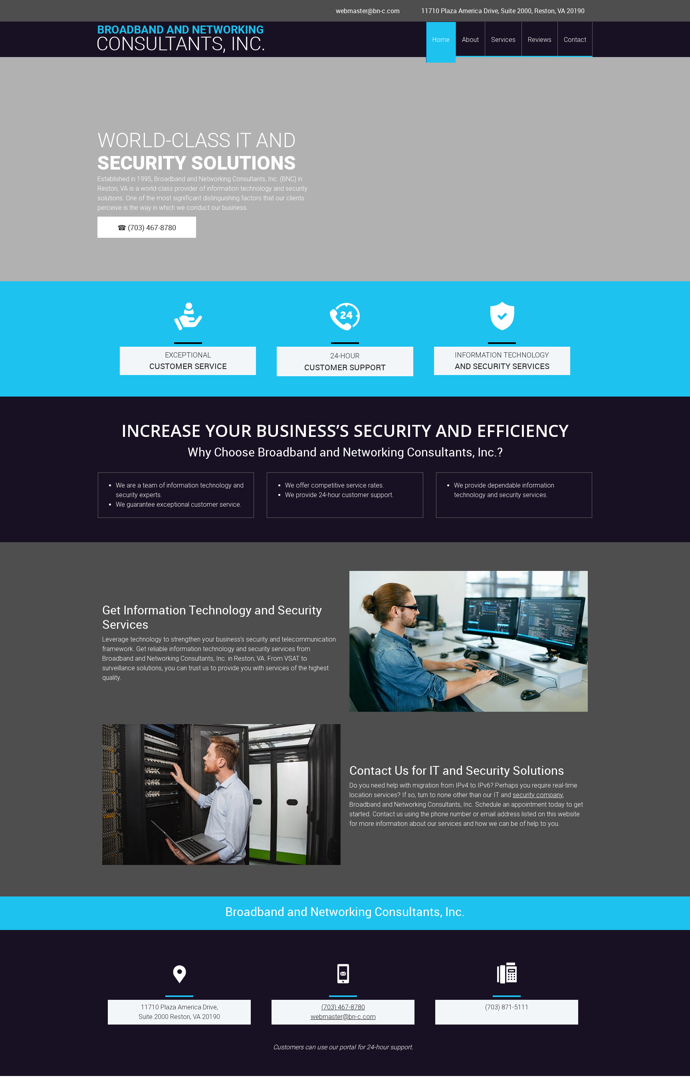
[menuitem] (441, 42)
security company (538, 795)
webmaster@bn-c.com (343, 1017)
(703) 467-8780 (343, 1007)
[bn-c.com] (180, 39)
